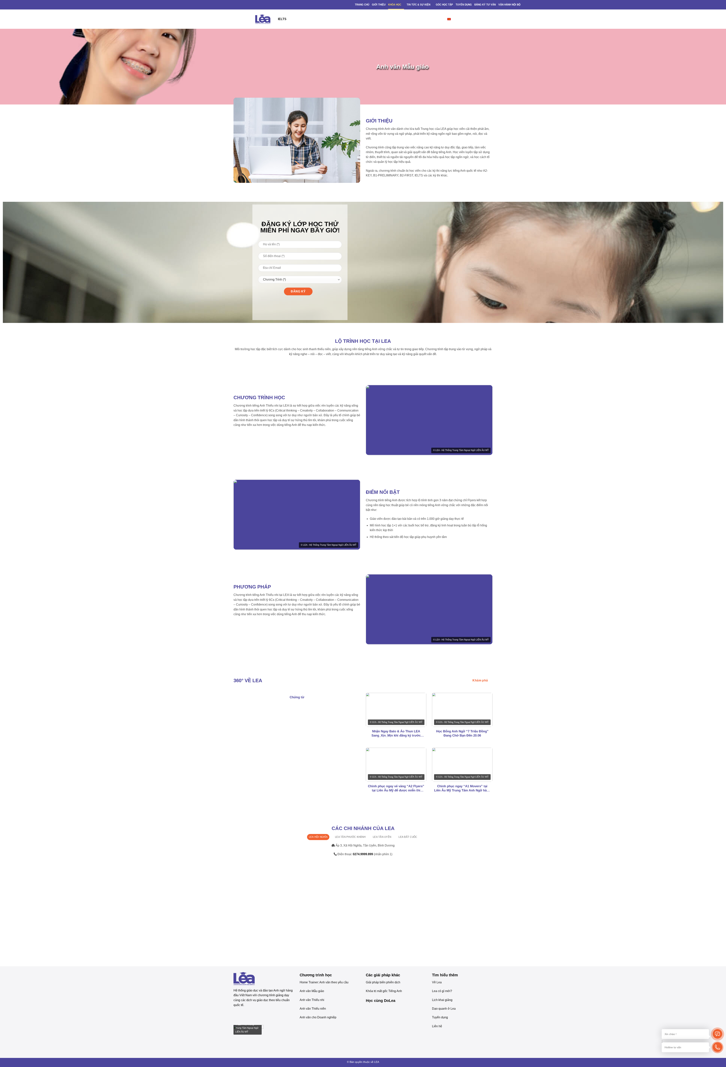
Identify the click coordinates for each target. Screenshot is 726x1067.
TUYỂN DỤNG (464, 4)
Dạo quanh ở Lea (444, 1008)
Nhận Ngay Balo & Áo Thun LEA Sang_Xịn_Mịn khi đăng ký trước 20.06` (396, 733)
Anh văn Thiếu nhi (312, 1000)
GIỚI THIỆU (378, 4)
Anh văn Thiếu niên (313, 1008)
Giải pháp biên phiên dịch (383, 982)
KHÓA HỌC (394, 4)
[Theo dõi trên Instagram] (243, 1014)
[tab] (318, 837)
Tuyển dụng (440, 1017)
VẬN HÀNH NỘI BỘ (509, 4)
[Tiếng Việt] (451, 19)
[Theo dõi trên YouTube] (250, 1014)
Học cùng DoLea (380, 1000)
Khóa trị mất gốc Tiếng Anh (384, 991)
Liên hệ (437, 1026)
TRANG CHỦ (362, 4)
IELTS (282, 19)
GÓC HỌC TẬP (444, 4)
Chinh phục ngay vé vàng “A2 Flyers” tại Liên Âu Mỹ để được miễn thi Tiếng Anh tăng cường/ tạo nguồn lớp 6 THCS (396, 788)
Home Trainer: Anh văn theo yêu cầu (324, 982)
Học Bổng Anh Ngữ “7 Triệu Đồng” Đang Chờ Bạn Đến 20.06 (462, 733)
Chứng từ (297, 697)
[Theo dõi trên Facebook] (237, 1014)
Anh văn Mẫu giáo (312, 991)
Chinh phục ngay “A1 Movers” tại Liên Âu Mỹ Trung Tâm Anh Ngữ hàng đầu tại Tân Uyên (462, 788)
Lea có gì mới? (442, 991)
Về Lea (437, 982)
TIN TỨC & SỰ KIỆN (418, 4)
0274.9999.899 (363, 854)
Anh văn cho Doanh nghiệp (318, 1017)
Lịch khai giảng (442, 1000)
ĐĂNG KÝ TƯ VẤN (485, 4)
